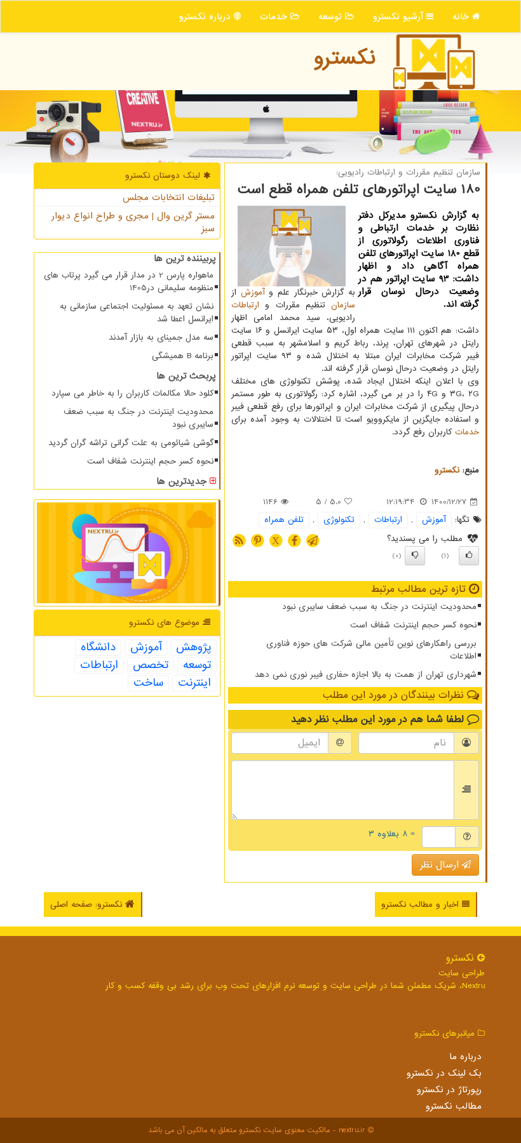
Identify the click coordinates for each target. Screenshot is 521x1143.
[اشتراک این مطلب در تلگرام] (312, 541)
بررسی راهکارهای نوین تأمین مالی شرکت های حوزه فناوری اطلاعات (371, 650)
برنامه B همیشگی (182, 356)
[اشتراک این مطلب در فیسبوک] (294, 541)
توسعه (331, 16)
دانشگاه (98, 647)
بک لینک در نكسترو (444, 1073)
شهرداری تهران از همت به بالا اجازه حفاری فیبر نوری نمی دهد (366, 675)
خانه (462, 16)
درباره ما (465, 1057)
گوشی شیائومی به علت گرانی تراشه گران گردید (130, 443)
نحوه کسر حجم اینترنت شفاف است (413, 625)
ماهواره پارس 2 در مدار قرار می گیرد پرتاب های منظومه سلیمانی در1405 (128, 281)
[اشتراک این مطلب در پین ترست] (257, 541)
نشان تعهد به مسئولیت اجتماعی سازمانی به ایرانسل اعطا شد (136, 312)
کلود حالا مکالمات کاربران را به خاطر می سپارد (132, 393)
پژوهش (193, 647)
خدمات (275, 16)
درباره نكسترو (206, 16)
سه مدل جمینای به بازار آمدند (161, 337)
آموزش (253, 292)
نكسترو (345, 58)
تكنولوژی (339, 520)
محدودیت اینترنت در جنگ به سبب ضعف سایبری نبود (379, 607)
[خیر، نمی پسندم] (415, 555)
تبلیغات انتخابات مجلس (169, 197)
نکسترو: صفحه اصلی (87, 905)
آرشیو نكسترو (399, 16)
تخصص (150, 665)
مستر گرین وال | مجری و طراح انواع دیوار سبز (133, 222)
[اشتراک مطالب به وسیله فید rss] (239, 541)
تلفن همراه (284, 520)
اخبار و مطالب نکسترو (421, 905)
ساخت (148, 683)
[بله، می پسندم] (469, 555)
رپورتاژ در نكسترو (449, 1090)
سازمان (343, 305)
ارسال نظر (441, 864)
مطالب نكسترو (454, 1106)
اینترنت (194, 683)
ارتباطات (245, 305)
